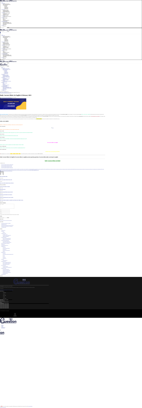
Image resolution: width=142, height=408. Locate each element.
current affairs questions (78, 169)
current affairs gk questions (55, 169)
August (4, 253)
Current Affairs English (6, 241)
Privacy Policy (4, 295)
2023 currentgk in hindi (39, 169)
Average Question (5, 18)
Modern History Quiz (2, 189)
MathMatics (3, 246)
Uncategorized (3, 274)
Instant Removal (15, 315)
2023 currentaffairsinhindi (30, 169)
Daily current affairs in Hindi (5, 97)
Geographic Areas (5, 49)
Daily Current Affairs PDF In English (7, 23)
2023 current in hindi (24, 169)
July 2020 (6, 6)
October (4, 257)
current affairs (50, 169)
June (4, 256)
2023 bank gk (2, 169)
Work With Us (4, 292)
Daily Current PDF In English (7, 262)
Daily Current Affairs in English (5, 243)
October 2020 (6, 8)
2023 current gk (20, 169)
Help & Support (4, 298)
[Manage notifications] (1, 406)
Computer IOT (4, 46)
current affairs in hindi (66, 169)
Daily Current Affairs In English (6, 4)
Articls (2, 231)
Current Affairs (3, 3)
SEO (4, 232)
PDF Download (3, 261)
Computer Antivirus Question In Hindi (4, 303)
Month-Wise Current (5, 37)
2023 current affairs (9, 169)
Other (2, 259)
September (4, 258)
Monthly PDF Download (6, 54)
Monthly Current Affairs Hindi (7, 239)
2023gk (48, 169)
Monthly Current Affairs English (7, 242)
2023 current (5, 169)
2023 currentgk (35, 169)
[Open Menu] (0, 32)
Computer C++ (5, 234)
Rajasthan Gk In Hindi (6, 271)
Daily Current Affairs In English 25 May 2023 (6, 165)
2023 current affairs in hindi (15, 169)
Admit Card (4, 58)
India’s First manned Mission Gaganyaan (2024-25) (7, 225)
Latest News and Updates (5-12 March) (5, 186)
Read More (31, 406)
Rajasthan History (5, 273)
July (4, 255)
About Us (2, 325)
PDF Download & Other (4, 21)
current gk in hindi (97, 169)
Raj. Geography (3, 15)
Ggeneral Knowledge (6, 269)
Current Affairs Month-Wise (72, 169)
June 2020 (6, 5)
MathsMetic (3, 17)
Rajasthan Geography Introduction (7, 16)
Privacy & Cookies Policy (3, 407)
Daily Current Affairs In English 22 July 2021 (6, 166)
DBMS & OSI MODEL (5, 47)
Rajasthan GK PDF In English (7, 272)
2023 (0, 169)
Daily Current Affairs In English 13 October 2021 (7, 167)
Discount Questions (5, 53)
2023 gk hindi (45, 169)
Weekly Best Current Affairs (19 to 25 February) (6, 194)
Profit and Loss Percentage (6, 52)
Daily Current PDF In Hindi (6, 263)
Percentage (4, 19)
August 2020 (6, 39)
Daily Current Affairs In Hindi (52, 160)
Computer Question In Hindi (6, 13)
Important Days (5, 24)
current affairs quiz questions (84, 169)
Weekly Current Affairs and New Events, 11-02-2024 (6, 197)
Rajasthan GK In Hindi (5, 42)
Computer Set (3, 12)
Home (2, 2)
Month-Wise (3, 252)
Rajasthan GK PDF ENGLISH (6, 44)
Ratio (3, 51)
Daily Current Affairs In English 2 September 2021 (7, 164)
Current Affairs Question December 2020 (8, 254)
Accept (29, 406)
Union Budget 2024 (3, 227)
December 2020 (6, 41)
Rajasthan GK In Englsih (6, 270)
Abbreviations (4, 56)
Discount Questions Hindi (6, 248)
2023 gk (43, 169)
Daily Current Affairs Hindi (6, 36)
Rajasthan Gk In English (6, 10)
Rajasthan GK (3, 9)
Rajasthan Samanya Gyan (6, 11)
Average (4, 247)
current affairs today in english (91, 169)
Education (3, 25)
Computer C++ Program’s (6, 14)
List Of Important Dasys (4, 245)
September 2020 (6, 7)
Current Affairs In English (5, 92)
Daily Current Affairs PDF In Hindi (7, 22)
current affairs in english (61, 169)
